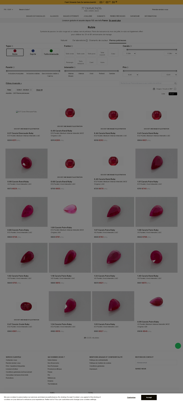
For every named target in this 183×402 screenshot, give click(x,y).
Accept (149, 397)
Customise (131, 397)
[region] (91, 397)
